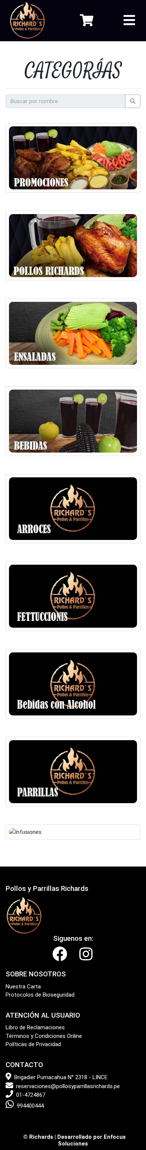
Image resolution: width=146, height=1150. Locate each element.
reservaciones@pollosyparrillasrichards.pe (68, 1086)
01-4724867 (30, 1095)
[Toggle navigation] (129, 20)
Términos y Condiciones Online (44, 1036)
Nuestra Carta (23, 986)
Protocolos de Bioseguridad (40, 994)
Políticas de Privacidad (33, 1044)
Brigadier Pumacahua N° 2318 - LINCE (60, 1077)
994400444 (30, 1105)
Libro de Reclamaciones (35, 1027)
